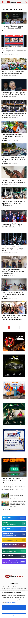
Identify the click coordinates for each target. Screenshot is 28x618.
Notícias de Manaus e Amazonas (11, 544)
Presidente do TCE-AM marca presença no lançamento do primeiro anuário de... (11, 226)
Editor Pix (5, 522)
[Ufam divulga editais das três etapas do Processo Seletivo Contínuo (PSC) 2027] (5, 495)
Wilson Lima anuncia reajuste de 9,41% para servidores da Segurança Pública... (13, 294)
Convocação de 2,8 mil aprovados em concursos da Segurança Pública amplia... (13, 203)
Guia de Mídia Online (8, 555)
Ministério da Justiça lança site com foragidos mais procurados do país (13, 51)
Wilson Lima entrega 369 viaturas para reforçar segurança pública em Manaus (13, 159)
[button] (2, 2)
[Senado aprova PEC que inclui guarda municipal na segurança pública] (14, 239)
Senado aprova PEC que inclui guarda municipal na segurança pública (12, 249)
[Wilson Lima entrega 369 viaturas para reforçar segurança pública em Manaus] (14, 149)
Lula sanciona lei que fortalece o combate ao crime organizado (12, 73)
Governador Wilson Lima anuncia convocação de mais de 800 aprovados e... (12, 28)
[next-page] (18, 327)
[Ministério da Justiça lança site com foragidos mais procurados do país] (14, 41)
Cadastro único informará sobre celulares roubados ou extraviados (13, 181)
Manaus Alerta (4, 31)
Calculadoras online (8, 533)
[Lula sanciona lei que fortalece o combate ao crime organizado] (14, 64)
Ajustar (14, 611)
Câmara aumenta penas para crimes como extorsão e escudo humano (13, 114)
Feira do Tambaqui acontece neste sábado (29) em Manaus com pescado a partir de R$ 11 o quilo (18, 503)
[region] (14, 604)
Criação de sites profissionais (10, 539)
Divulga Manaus (7, 517)
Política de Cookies (11, 602)
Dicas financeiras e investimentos (11, 550)
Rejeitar (14, 615)
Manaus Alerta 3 (5, 275)
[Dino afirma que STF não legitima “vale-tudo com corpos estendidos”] (14, 85)
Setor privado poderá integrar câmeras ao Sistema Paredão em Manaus (12, 136)
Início (2, 7)
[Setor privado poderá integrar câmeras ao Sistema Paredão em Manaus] (14, 127)
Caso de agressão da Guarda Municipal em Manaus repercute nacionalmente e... (12, 271)
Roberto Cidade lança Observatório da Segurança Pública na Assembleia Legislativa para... (13, 317)
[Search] (26, 2)
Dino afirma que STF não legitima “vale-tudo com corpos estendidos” (13, 93)
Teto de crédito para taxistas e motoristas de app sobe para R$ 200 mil (13, 480)
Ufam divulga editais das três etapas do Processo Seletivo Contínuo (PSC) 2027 (17, 495)
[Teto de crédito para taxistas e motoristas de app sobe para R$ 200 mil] (14, 467)
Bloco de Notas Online (8, 528)
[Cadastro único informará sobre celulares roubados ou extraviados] (14, 172)
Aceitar (14, 607)
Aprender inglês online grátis (10, 561)
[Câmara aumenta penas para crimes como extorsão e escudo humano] (14, 106)
